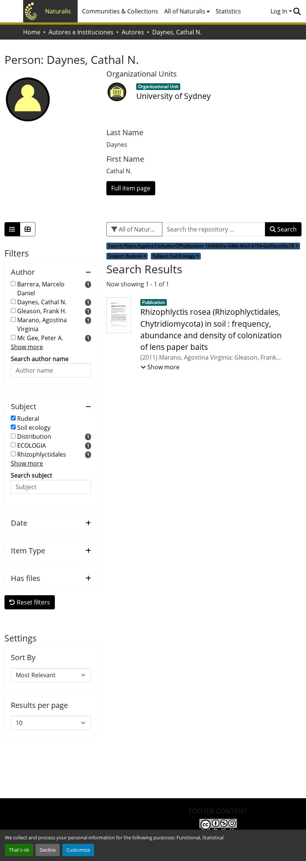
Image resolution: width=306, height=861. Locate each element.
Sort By (23, 657)
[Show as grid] (27, 229)
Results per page (39, 705)
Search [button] (286, 229)
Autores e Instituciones (81, 32)
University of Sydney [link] (173, 96)
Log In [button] (280, 11)
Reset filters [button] (32, 602)
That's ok (19, 849)
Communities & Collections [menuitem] (120, 11)
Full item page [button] (130, 188)
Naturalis (58, 11)
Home (31, 32)
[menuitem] (187, 11)
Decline (48, 849)
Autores (133, 32)
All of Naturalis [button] (184, 11)
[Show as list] (12, 229)
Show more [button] (27, 347)
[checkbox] (13, 283)
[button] (297, 11)
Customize (78, 849)
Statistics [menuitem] (228, 11)
